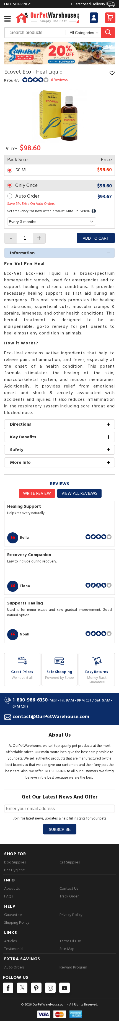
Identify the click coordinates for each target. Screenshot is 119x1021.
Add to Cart (96, 238)
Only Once (26, 185)
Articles (10, 941)
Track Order (69, 896)
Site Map (67, 949)
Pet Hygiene (14, 870)
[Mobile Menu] (7, 18)
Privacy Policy (71, 915)
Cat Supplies (70, 862)
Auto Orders (14, 967)
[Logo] (47, 17)
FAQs (8, 896)
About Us (12, 888)
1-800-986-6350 (30, 700)
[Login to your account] (94, 17)
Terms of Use (70, 941)
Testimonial (13, 949)
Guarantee (13, 915)
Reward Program (73, 967)
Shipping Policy (16, 922)
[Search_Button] (108, 32)
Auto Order (27, 196)
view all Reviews (79, 493)
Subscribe (60, 829)
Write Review (37, 493)
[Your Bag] (110, 19)
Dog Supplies (15, 862)
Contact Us (69, 888)
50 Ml (20, 170)
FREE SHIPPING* (54, 4)
